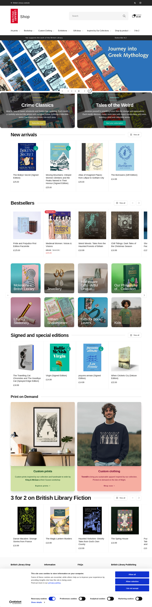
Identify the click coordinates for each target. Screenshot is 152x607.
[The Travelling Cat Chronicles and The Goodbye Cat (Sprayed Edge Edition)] (27, 367)
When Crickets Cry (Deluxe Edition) (124, 376)
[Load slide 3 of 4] (75, 91)
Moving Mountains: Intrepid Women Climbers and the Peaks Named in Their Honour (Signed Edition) (58, 179)
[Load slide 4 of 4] (79, 91)
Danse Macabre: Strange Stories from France (25, 540)
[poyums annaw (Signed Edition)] (92, 367)
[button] (136, 16)
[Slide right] (126, 37)
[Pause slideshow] (89, 91)
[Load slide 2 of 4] (72, 91)
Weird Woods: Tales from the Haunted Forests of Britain (92, 244)
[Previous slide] (62, 91)
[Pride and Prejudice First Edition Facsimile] (27, 234)
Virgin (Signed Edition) (56, 375)
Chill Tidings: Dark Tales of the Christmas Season (123, 244)
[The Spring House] (125, 530)
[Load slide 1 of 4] (68, 91)
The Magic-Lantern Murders (59, 538)
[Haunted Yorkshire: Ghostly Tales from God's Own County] (92, 530)
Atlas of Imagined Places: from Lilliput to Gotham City (91, 176)
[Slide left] (25, 37)
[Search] (124, 16)
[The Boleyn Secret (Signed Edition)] (27, 166)
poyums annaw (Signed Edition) (89, 376)
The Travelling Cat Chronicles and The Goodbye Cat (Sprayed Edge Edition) (27, 378)
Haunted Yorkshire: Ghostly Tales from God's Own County (91, 541)
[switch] (82, 599)
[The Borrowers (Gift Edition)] (125, 166)
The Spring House (119, 538)
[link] (20, 3)
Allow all (132, 574)
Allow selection (132, 581)
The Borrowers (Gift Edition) (124, 175)
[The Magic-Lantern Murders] (59, 530)
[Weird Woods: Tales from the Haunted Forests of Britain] (92, 234)
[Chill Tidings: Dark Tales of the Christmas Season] (125, 234)
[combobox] (98, 16)
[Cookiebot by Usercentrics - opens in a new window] (15, 602)
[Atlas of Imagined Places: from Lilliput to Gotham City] (92, 166)
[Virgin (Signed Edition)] (59, 367)
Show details (36, 602)
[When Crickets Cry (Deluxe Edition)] (125, 367)
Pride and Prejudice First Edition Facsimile (24, 244)
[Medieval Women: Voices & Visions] (59, 234)
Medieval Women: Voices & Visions (59, 244)
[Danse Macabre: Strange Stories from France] (27, 530)
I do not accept (132, 588)
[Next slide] (84, 91)
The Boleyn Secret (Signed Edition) (25, 176)
